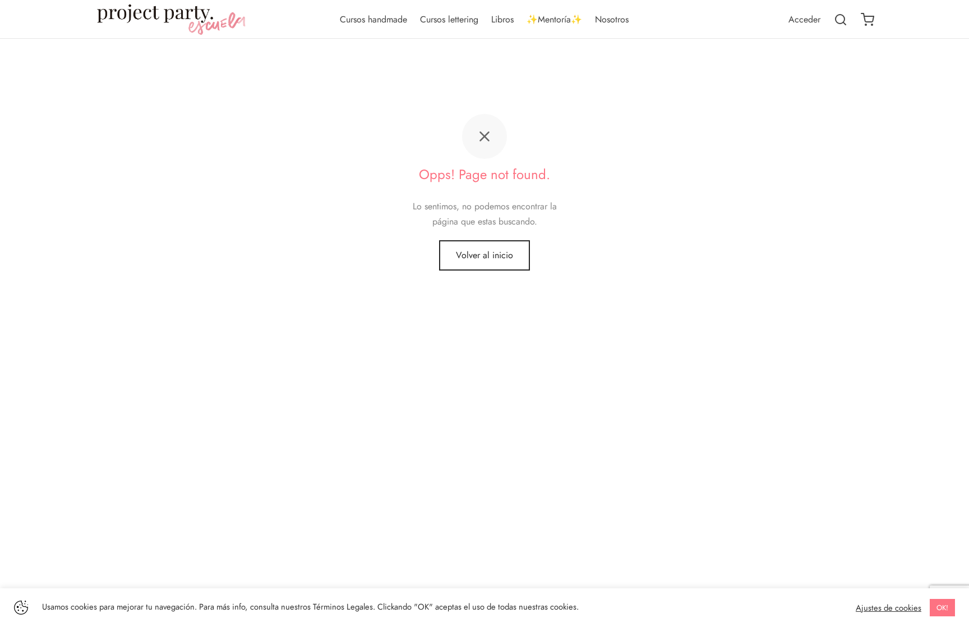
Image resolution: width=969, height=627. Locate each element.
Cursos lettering (449, 19)
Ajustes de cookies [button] (888, 608)
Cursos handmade (373, 19)
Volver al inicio (484, 255)
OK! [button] (942, 607)
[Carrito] (867, 19)
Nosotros (612, 19)
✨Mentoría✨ (554, 19)
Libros (502, 19)
